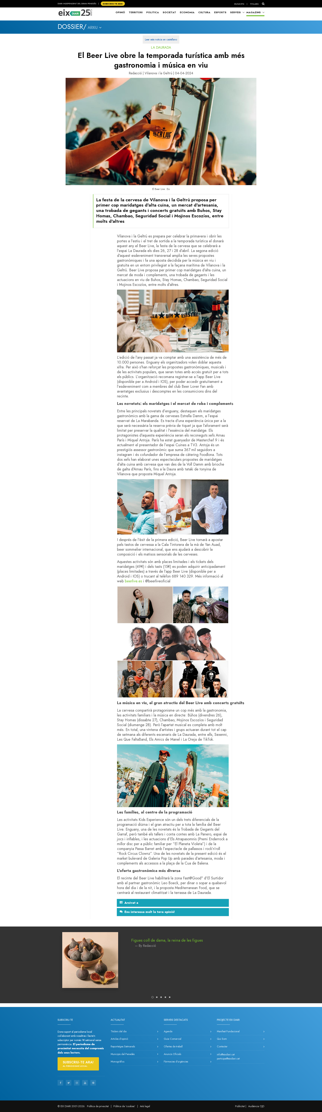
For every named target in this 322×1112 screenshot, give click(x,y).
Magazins (253, 12)
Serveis (235, 12)
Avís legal (145, 1106)
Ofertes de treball (173, 1046)
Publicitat (240, 1106)
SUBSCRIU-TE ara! (113, 3)
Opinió (120, 12)
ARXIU (93, 27)
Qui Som (222, 1039)
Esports (220, 12)
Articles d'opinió (119, 1039)
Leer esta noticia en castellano (161, 39)
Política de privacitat (98, 1106)
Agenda (168, 1031)
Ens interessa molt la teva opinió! (149, 912)
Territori (136, 12)
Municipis (239, 3)
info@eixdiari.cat (226, 1054)
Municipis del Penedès (123, 1054)
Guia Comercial (172, 1039)
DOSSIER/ (72, 26)
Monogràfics (117, 1061)
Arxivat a (131, 903)
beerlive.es (133, 581)
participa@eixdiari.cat (228, 1058)
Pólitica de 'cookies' (124, 1106)
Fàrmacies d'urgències (176, 1061)
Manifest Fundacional (228, 1031)
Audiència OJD (256, 1106)
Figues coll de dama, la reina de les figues (167, 940)
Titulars (254, 3)
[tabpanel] (161, 963)
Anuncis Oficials (172, 1054)
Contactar (222, 1046)
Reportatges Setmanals (123, 1046)
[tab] (173, 903)
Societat (169, 12)
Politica (152, 12)
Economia (187, 12)
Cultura (204, 12)
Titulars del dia (119, 1031)
